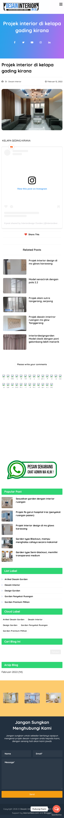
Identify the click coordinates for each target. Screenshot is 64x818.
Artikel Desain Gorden (16, 579)
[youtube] (32, 42)
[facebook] (14, 42)
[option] (10, 698)
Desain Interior (14, 81)
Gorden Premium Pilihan (17, 602)
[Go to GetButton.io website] (57, 815)
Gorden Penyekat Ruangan (19, 596)
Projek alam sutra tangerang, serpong (41, 299)
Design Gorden (12, 590)
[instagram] (41, 42)
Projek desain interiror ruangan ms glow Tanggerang (42, 319)
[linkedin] (49, 42)
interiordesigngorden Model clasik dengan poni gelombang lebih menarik (44, 338)
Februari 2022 (10, 671)
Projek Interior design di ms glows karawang (43, 262)
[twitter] (23, 42)
